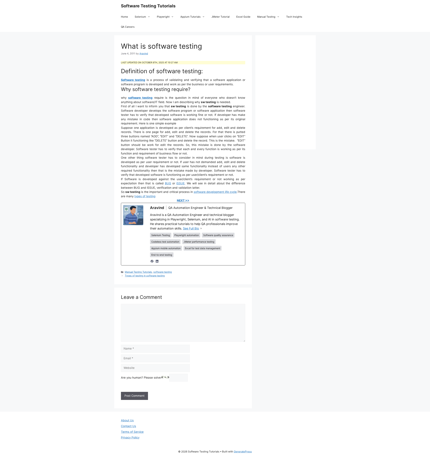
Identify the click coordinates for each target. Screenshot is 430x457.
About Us (127, 420)
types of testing (144, 196)
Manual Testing (266, 16)
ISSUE (180, 183)
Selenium (140, 16)
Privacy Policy (130, 437)
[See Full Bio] (201, 228)
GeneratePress (243, 451)
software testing (162, 271)
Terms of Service (132, 431)
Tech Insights (294, 16)
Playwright (163, 16)
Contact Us (128, 426)
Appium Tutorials (190, 16)
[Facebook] (152, 261)
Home (124, 16)
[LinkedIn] (157, 261)
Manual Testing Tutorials (138, 271)
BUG (168, 183)
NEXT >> (183, 200)
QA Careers (128, 26)
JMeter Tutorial (220, 16)
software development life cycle (215, 192)
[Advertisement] (285, 92)
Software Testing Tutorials (148, 5)
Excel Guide (243, 16)
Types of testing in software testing (145, 275)
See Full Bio (191, 228)
